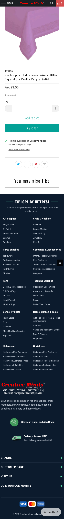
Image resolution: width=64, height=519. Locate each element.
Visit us (6, 476)
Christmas (39, 346)
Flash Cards (38, 295)
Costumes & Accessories (47, 249)
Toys (5, 280)
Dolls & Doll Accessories (14, 287)
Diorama (7, 326)
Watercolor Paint (10, 233)
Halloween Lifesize (12, 369)
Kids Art (36, 242)
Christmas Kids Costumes (45, 352)
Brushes (7, 242)
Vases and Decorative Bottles (47, 330)
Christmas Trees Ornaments (46, 361)
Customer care (12, 467)
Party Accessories (11, 260)
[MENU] (1, 3)
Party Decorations (11, 264)
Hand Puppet (9, 300)
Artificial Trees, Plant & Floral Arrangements (46, 319)
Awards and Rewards (43, 291)
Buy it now (32, 128)
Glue (5, 322)
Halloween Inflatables (13, 365)
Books (36, 300)
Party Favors (8, 269)
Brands (6, 457)
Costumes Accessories (44, 269)
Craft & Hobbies (42, 218)
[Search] (52, 3)
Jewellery (37, 238)
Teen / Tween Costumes (44, 264)
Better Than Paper (41, 304)
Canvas (6, 238)
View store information (19, 149)
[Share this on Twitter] (18, 164)
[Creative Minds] (32, 3)
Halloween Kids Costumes (15, 352)
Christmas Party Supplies (44, 365)
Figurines (7, 335)
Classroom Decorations (44, 287)
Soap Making (39, 233)
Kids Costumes (40, 260)
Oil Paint (7, 229)
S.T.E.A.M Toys (10, 291)
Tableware (8, 256)
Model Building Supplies (14, 331)
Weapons (37, 273)
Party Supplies (11, 249)
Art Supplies (9, 218)
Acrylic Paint (8, 224)
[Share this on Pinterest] (36, 164)
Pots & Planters (40, 334)
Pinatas (6, 273)
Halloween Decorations (14, 356)
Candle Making (40, 229)
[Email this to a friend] (44, 164)
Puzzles (6, 295)
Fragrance (38, 338)
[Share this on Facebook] (27, 164)
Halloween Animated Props (15, 361)
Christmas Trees (41, 356)
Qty (6, 101)
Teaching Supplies (43, 280)
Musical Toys (9, 304)
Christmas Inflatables (43, 369)
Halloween (8, 346)
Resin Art (37, 224)
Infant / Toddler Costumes (45, 256)
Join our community (16, 485)
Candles (37, 325)
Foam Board (8, 318)
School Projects (11, 311)
